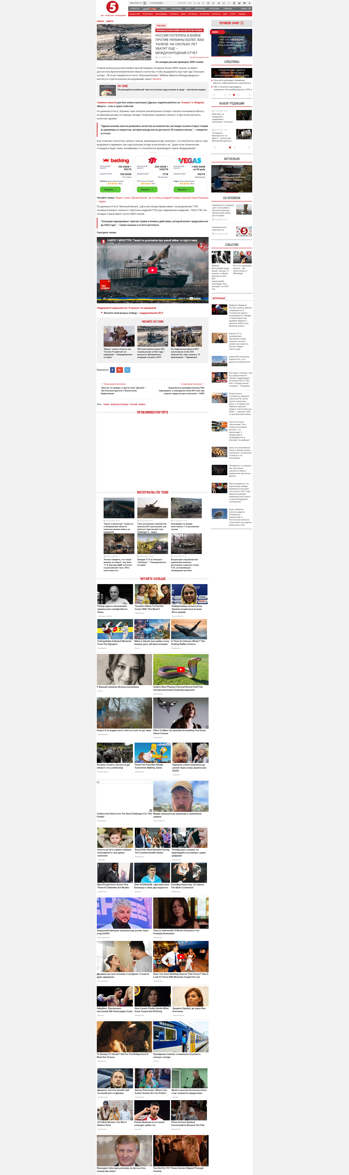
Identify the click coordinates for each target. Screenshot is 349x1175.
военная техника (120, 404)
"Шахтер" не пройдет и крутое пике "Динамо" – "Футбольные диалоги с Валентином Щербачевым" (123, 391)
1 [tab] (221, 56)
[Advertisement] (153, 173)
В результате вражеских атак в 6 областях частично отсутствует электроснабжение (229, 83)
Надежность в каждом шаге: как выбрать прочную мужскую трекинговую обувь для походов (223, 210)
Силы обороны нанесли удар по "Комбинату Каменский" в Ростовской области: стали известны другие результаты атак (240, 517)
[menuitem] (134, 8)
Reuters (157, 79)
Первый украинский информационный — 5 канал (112, 9)
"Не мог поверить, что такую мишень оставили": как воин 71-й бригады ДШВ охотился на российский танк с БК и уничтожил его (118, 565)
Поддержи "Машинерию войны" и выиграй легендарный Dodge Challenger (223, 118)
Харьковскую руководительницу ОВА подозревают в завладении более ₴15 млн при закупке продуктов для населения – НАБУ (181, 391)
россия (133, 404)
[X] (228, 3)
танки (106, 404)
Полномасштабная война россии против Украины (180, 30)
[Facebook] (203, 3)
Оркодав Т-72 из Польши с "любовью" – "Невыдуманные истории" (151, 562)
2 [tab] (242, 56)
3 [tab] (234, 95)
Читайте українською (199, 56)
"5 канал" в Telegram (192, 102)
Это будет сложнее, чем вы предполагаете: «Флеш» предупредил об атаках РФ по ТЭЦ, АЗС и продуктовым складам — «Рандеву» (240, 379)
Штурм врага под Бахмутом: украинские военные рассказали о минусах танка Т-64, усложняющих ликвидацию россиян (185, 565)
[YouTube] (244, 3)
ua (194, 3)
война (142, 404)
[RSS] (249, 3)
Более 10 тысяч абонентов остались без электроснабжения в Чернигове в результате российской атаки (231, 89)
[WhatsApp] (223, 3)
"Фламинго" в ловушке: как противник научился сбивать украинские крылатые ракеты (240, 470)
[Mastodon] (234, 3)
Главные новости (107, 102)
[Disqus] (153, 455)
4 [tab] (238, 95)
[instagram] (208, 3)
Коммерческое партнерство (219, 228)
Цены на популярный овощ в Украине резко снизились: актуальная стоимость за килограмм (240, 452)
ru (199, 3)
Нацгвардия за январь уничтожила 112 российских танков (185, 527)
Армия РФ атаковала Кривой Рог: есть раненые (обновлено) (239, 359)
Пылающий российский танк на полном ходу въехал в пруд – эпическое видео (162, 89)
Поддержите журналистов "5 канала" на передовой (126, 307)
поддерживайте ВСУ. (151, 312)
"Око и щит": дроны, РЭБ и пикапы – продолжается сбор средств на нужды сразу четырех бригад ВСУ (222, 139)
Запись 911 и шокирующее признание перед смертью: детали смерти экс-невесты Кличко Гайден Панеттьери (239, 341)
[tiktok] (213, 3)
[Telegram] (218, 3)
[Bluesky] (239, 3)
